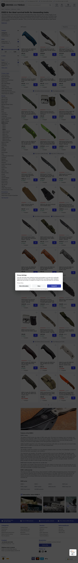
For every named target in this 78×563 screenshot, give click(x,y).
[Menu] (75, 550)
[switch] (72, 554)
